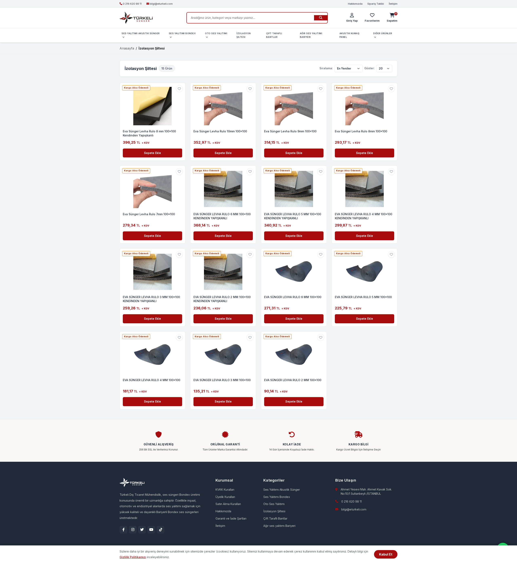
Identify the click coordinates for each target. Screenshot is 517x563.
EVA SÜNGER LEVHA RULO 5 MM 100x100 (363, 297)
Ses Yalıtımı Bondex (276, 497)
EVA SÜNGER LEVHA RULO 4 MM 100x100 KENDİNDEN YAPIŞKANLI (363, 216)
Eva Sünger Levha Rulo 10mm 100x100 (220, 131)
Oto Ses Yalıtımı (274, 504)
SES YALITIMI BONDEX (182, 33)
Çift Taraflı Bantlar (275, 518)
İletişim (393, 3)
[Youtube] (151, 529)
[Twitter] (142, 529)
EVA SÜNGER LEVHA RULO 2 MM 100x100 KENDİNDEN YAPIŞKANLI (222, 299)
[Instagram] (133, 529)
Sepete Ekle (152, 153)
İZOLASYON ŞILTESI (243, 35)
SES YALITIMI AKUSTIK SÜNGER (141, 33)
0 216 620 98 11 (351, 501)
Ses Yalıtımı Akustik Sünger (281, 489)
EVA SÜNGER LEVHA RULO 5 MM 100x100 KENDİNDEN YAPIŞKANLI (292, 216)
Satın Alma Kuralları (228, 504)
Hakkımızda (355, 3)
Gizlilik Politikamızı (133, 557)
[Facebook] (123, 529)
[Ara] (320, 17)
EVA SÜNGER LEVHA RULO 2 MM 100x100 (292, 380)
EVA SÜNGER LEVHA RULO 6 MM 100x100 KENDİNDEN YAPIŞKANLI (222, 216)
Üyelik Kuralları (225, 497)
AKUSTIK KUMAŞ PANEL (349, 35)
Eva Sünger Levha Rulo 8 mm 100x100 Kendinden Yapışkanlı (149, 133)
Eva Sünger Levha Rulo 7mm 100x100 (149, 214)
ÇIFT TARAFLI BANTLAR (274, 35)
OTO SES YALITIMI (216, 33)
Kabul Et (385, 554)
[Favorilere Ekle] (179, 88)
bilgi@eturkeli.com (353, 509)
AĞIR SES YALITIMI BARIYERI (311, 35)
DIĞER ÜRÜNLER (382, 33)
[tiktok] (160, 529)
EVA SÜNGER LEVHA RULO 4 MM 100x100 (151, 380)
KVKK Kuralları (224, 489)
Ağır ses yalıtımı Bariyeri (279, 525)
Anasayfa (127, 48)
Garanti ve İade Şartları (230, 518)
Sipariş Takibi (375, 3)
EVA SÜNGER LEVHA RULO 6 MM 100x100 (292, 297)
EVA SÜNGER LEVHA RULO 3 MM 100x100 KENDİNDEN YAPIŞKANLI (151, 299)
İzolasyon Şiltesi (274, 511)
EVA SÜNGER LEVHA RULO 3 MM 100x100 (222, 380)
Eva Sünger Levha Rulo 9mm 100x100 (290, 131)
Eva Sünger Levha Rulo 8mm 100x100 (361, 131)
